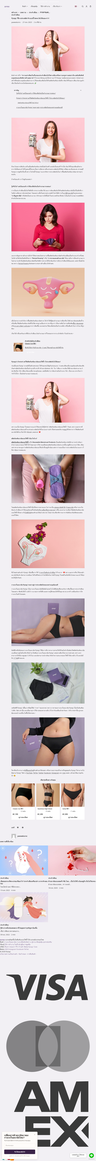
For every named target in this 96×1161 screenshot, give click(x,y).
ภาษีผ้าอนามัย (68, 193)
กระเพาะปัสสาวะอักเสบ (22, 326)
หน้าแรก (14, 12)
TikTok (35, 773)
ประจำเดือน (33, 12)
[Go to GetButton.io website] (91, 1159)
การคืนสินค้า (31, 954)
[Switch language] (76, 6)
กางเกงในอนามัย (10, 942)
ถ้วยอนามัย (69, 507)
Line (63, 773)
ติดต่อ (26, 947)
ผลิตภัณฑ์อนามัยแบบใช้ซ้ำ (20, 442)
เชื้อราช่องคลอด (78, 323)
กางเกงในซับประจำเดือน (47, 572)
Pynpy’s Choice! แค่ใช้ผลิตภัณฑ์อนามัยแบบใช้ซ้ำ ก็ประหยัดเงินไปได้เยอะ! (40, 98)
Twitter (40, 773)
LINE (6, 949)
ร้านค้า (21, 947)
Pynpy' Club (32, 947)
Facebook (47, 773)
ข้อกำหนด (22, 954)
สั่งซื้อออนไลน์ (29, 770)
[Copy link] (27, 827)
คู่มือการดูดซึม (25, 944)
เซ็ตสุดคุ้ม (34, 6)
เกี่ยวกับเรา (57, 6)
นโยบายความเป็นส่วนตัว (8, 954)
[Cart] (90, 6)
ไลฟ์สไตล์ (28, 513)
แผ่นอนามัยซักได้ (59, 507)
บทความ (23, 12)
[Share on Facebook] (23, 827)
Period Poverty (23, 263)
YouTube (29, 773)
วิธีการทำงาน (45, 6)
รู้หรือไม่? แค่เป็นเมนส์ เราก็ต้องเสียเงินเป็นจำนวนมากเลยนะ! (36, 93)
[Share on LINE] (18, 827)
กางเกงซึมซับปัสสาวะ (23, 942)
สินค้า (24, 6)
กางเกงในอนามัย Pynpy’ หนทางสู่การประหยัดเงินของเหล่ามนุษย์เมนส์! (39, 107)
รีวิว (17, 947)
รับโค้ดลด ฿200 (19, 1152)
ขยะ (65, 429)
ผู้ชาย (34, 942)
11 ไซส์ (16, 658)
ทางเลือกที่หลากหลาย (47, 510)
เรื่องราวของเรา (9, 947)
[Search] (83, 6)
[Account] (87, 6)
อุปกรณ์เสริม (47, 942)
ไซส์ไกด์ (17, 944)
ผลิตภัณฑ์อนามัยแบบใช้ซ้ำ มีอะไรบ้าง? (28, 103)
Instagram (55, 773)
